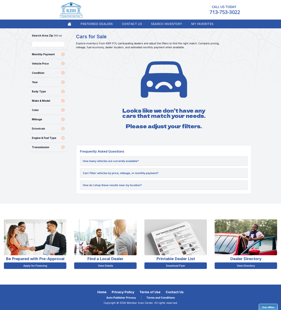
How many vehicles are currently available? (111, 161)
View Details (105, 265)
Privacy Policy (123, 292)
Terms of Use (150, 292)
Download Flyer (175, 265)
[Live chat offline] (268, 307)
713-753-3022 (225, 12)
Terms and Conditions (160, 297)
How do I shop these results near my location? (112, 185)
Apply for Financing (35, 265)
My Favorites (202, 24)
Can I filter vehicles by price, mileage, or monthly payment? (121, 173)
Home (102, 292)
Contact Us (132, 24)
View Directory (246, 265)
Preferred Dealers (96, 24)
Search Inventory (166, 24)
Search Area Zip (47, 35)
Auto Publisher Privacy (121, 297)
